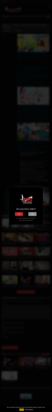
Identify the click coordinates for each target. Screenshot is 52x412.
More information (29, 409)
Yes (19, 214)
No (32, 214)
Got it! (21, 409)
